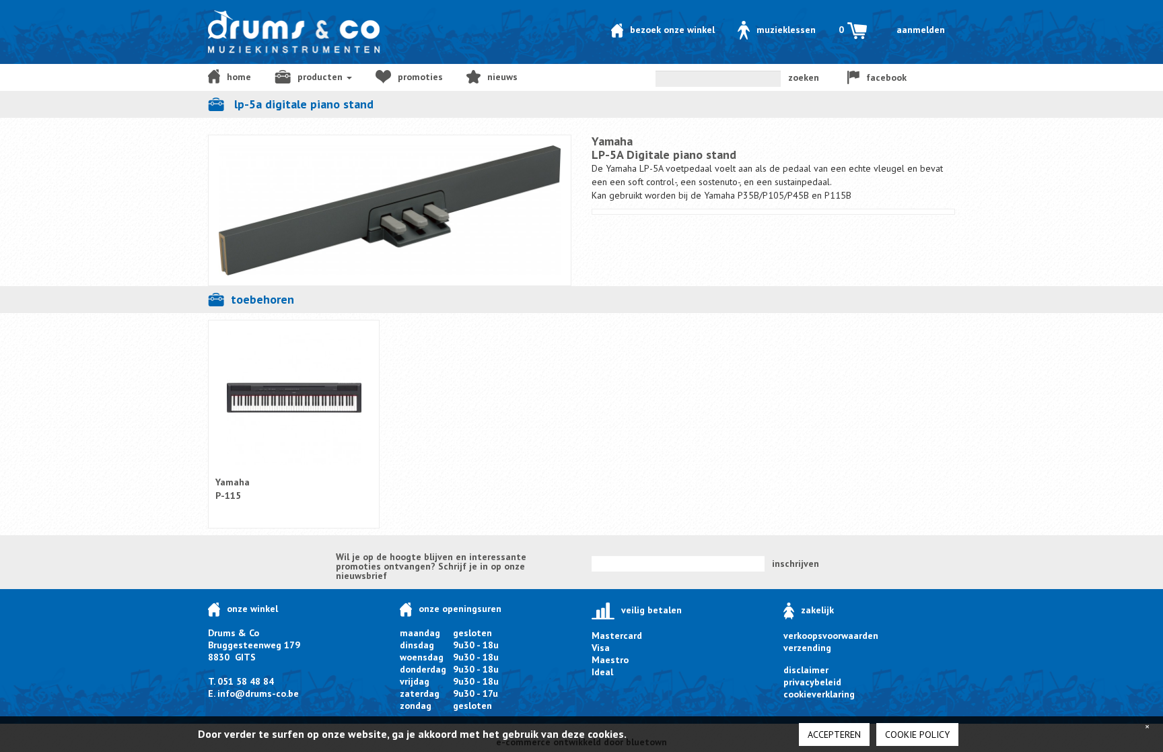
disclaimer (806, 670)
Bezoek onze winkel (672, 30)
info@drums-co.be (258, 693)
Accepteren (834, 734)
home (239, 77)
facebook (886, 77)
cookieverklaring (819, 694)
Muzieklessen (786, 30)
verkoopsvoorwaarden (830, 635)
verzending (807, 648)
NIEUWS (502, 77)
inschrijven (795, 563)
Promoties (420, 77)
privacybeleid (812, 682)
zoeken (803, 77)
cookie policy (917, 734)
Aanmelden (920, 30)
